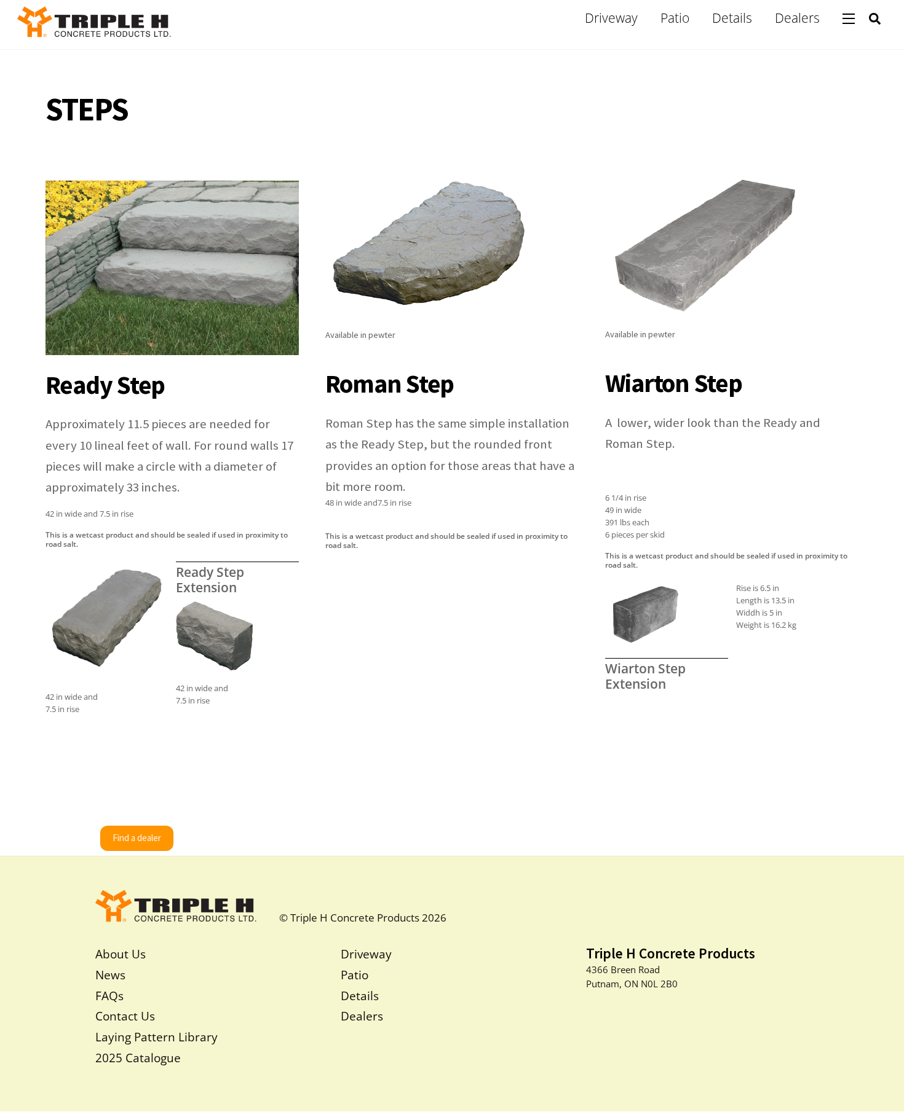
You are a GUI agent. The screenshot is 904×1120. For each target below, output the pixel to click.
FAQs (109, 995)
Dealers (797, 17)
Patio (674, 17)
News (110, 974)
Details (732, 17)
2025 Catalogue (138, 1057)
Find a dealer (137, 838)
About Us (120, 953)
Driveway (611, 17)
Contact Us (125, 1016)
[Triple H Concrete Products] (94, 30)
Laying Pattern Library (156, 1036)
